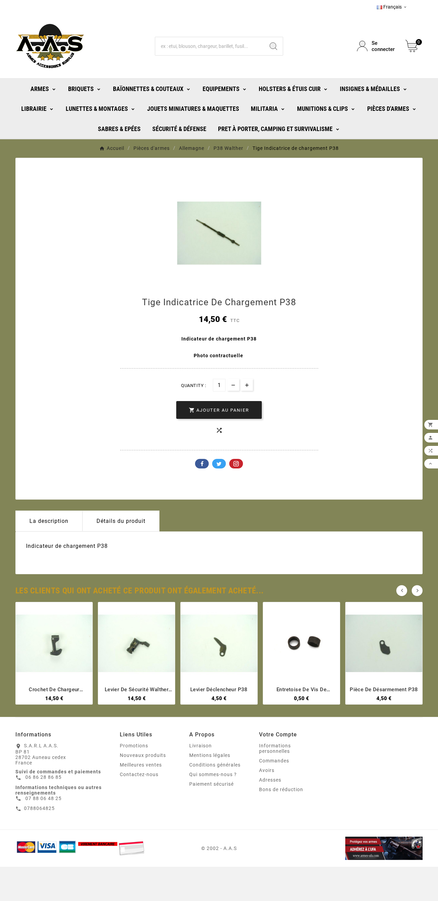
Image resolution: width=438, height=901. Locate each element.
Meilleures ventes (141, 765)
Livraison (200, 745)
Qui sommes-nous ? (213, 774)
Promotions (134, 745)
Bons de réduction (281, 789)
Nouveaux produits (143, 755)
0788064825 (39, 808)
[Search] (273, 46)
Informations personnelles (275, 748)
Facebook (202, 463)
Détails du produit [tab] (120, 521)
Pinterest (236, 463)
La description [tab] (48, 521)
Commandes (274, 760)
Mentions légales (209, 755)
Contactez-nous (139, 774)
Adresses (270, 780)
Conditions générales (215, 765)
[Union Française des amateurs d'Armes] (358, 848)
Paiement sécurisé (211, 784)
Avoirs (266, 770)
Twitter (219, 463)
